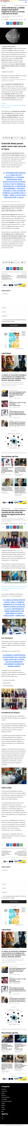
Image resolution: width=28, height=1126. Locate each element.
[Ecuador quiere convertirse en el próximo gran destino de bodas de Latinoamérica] (4, 423)
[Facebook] (7, 23)
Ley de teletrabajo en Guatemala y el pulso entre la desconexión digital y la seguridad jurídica (20, 470)
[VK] (18, 23)
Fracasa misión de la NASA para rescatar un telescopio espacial (7, 489)
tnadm (6, 19)
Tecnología (3, 5)
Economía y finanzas (13, 390)
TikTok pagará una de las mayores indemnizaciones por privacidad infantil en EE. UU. (17, 414)
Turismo (10, 420)
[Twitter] (11, 23)
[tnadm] (2, 19)
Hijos (10, 410)
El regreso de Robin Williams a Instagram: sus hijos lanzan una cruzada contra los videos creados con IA (20, 490)
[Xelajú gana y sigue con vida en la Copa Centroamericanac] (4, 404)
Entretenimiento (18, 494)
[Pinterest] (14, 23)
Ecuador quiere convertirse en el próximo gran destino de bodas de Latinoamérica (17, 423)
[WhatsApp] (21, 23)
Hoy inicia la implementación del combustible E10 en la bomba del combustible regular (17, 394)
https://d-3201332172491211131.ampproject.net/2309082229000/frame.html (13, 105)
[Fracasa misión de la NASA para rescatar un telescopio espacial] (7, 482)
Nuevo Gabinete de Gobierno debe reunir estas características (22, 276)
